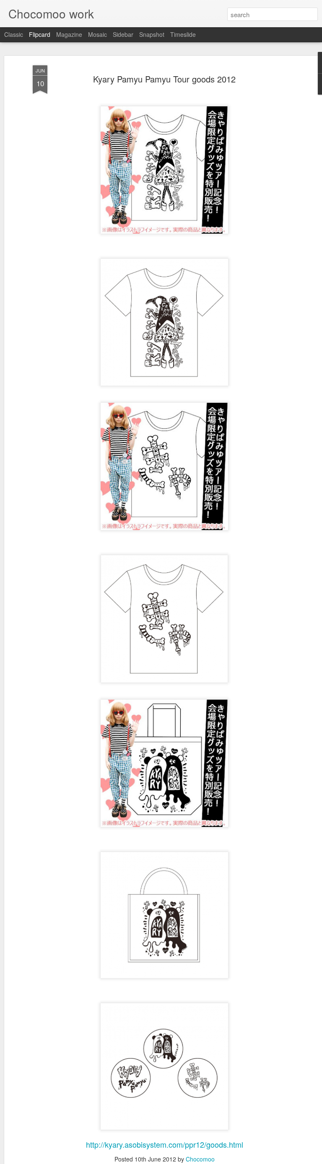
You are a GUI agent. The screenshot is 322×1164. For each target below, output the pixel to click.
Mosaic (97, 34)
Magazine (69, 34)
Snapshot (151, 34)
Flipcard (39, 34)
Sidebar (123, 34)
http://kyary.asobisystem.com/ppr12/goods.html (164, 1144)
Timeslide (183, 34)
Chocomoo (200, 1159)
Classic (13, 34)
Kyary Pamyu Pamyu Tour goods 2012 (164, 79)
